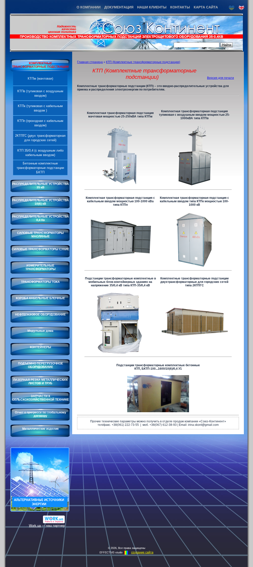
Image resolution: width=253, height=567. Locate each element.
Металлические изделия (40, 429)
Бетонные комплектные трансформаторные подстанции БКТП (40, 167)
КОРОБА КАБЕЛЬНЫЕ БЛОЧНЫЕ (40, 298)
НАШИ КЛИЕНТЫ (152, 7)
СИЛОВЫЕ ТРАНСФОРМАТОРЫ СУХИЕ (40, 249)
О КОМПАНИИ (89, 7)
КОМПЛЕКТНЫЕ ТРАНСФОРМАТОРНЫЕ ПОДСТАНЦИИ (40, 65)
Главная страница (90, 62)
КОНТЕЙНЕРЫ (40, 347)
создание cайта (142, 552)
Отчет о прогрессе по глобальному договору (40, 414)
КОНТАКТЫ (180, 7)
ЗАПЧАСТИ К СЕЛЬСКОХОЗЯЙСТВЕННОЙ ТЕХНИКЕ (40, 397)
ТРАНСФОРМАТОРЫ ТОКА (40, 282)
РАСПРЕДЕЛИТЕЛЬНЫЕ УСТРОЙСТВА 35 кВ (40, 185)
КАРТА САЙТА (206, 7)
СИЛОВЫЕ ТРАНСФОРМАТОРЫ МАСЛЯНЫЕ (40, 234)
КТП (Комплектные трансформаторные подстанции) (143, 62)
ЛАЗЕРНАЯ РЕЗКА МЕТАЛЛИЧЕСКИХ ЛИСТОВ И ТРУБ (40, 381)
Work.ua (35, 525)
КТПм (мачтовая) (40, 78)
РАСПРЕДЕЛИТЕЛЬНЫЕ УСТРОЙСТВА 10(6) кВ (40, 202)
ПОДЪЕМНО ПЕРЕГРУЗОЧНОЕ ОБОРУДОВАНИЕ (40, 365)
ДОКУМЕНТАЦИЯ (118, 7)
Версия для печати (220, 78)
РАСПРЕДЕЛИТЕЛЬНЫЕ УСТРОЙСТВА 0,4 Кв (40, 218)
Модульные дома (40, 331)
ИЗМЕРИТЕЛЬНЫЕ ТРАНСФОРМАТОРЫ (40, 267)
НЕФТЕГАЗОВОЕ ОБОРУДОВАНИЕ (40, 314)
